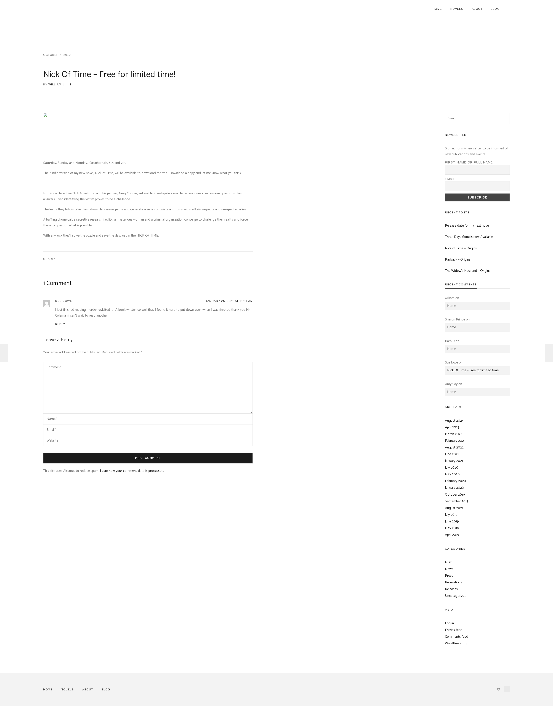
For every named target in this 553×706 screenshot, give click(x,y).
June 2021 (452, 454)
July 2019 (451, 515)
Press (449, 576)
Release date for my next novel (467, 226)
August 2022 (454, 447)
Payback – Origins (457, 260)
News (449, 569)
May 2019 (452, 528)
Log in (449, 623)
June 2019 (452, 521)
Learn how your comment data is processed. (132, 471)
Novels (456, 8)
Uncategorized (455, 596)
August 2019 (454, 508)
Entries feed (453, 630)
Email (450, 179)
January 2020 (454, 488)
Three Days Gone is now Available (469, 237)
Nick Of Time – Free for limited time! (473, 370)
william (55, 84)
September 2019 (457, 501)
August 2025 (454, 421)
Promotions (453, 582)
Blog (495, 8)
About (477, 8)
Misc (448, 562)
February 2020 (455, 481)
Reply (60, 324)
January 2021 (454, 461)
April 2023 (452, 427)
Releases (451, 589)
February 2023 (455, 441)
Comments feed (456, 637)
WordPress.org (456, 643)
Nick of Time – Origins (461, 248)
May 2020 (452, 474)
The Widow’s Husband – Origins (467, 271)
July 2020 (451, 468)
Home (437, 8)
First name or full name (469, 162)
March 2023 (453, 434)
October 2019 (455, 495)
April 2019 (452, 535)
